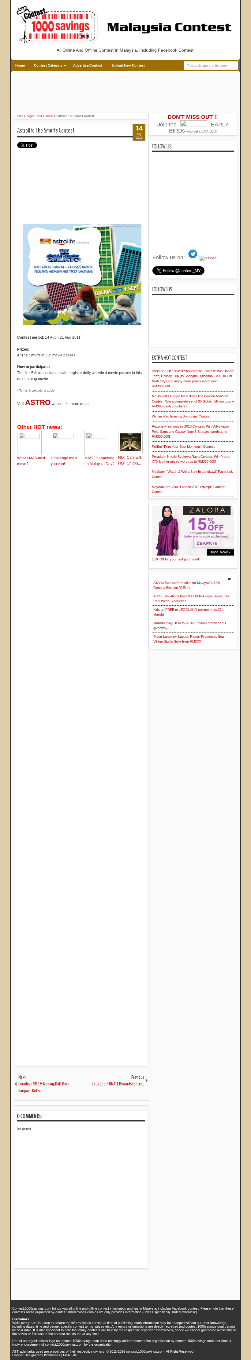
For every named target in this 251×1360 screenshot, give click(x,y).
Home (20, 65)
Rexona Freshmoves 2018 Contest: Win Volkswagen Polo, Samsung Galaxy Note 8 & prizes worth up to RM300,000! (191, 431)
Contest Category (48, 65)
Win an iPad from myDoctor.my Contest (181, 416)
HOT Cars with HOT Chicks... (130, 460)
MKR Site (70, 1355)
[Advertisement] (125, 91)
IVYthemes (52, 1355)
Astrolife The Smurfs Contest (45, 130)
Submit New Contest (128, 65)
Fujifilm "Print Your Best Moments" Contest (183, 446)
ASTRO (38, 402)
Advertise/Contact (87, 65)
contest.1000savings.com (145, 1351)
